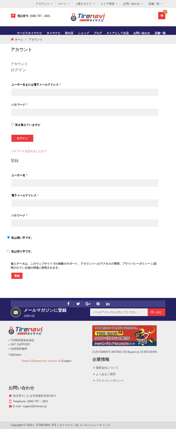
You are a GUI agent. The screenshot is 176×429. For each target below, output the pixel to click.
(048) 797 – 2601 (37, 401)
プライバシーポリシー (136, 263)
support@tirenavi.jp (35, 406)
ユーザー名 (19, 175)
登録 (17, 275)
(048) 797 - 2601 (40, 16)
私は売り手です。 (22, 251)
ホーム (19, 39)
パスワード (19, 104)
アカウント (19, 64)
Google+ (66, 360)
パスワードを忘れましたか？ (29, 151)
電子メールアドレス (24, 195)
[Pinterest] (97, 303)
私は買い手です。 (22, 237)
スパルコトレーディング (95, 425)
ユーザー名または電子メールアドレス (36, 84)
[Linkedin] (107, 303)
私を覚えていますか (27, 124)
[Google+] (88, 303)
